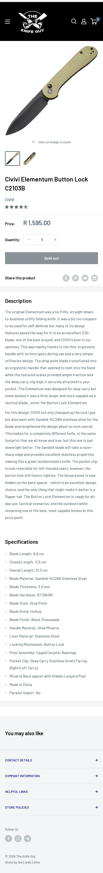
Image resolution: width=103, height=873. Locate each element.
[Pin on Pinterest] (75, 278)
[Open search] (74, 21)
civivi (9, 200)
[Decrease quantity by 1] (29, 239)
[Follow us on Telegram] (27, 838)
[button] (16, 206)
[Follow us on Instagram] (18, 838)
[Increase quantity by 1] (55, 239)
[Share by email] (94, 278)
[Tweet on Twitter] (85, 278)
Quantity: (12, 239)
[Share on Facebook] (66, 278)
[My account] (83, 21)
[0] (94, 21)
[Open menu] (7, 22)
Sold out (51, 258)
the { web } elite (29, 862)
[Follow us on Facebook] (8, 838)
